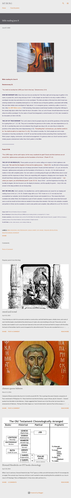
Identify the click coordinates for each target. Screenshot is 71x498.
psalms (46, 230)
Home (4, 8)
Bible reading (12, 230)
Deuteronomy (22, 230)
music (42, 230)
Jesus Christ (32, 230)
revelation (54, 230)
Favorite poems (14, 8)
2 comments (12, 482)
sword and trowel (9, 311)
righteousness (7, 233)
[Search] (63, 3)
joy (38, 230)
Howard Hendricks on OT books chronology (21, 465)
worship (16, 233)
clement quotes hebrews (12, 388)
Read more (65, 331)
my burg (7, 3)
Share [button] (4, 235)
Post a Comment (7, 249)
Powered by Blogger (36, 493)
